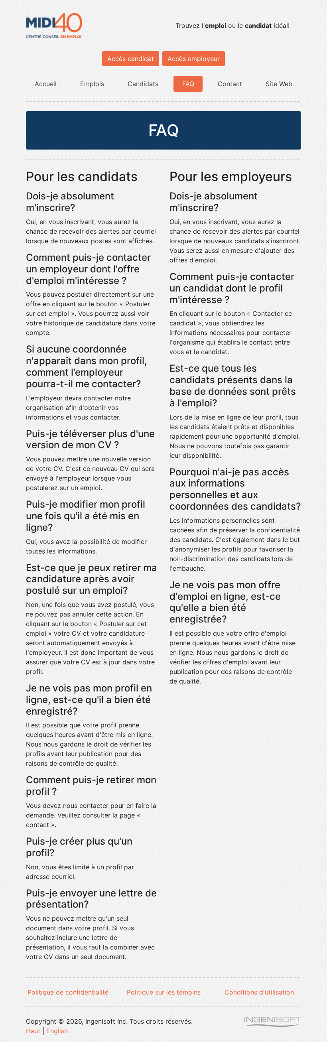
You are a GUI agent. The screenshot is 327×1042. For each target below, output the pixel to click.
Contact (230, 84)
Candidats (143, 84)
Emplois (92, 84)
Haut (33, 1031)
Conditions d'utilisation (259, 992)
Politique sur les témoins (164, 992)
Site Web (279, 84)
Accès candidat (130, 59)
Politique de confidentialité (68, 992)
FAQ (188, 84)
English (57, 1031)
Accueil (46, 84)
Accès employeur (193, 59)
